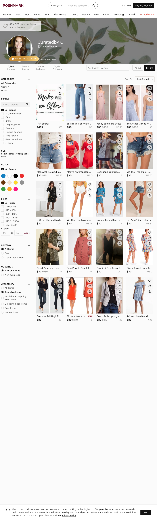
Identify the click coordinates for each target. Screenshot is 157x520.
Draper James (12, 124)
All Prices (10, 203)
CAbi (8, 117)
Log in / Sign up (143, 5)
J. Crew (9, 143)
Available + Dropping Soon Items (16, 298)
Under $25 (11, 206)
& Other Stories (13, 113)
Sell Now (126, 5)
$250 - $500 (12, 221)
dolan (8, 121)
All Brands (10, 110)
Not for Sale (11, 312)
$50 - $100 (11, 214)
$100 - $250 (12, 217)
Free (7, 253)
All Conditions (12, 270)
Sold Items (10, 308)
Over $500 (11, 225)
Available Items (13, 292)
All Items (9, 249)
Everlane (9, 128)
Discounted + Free (14, 257)
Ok (145, 512)
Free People (11, 135)
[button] (57, 5)
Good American (13, 139)
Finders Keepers (13, 132)
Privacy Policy (69, 515)
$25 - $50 (11, 210)
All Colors (10, 169)
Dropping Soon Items (16, 303)
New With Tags (12, 274)
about (138, 67)
